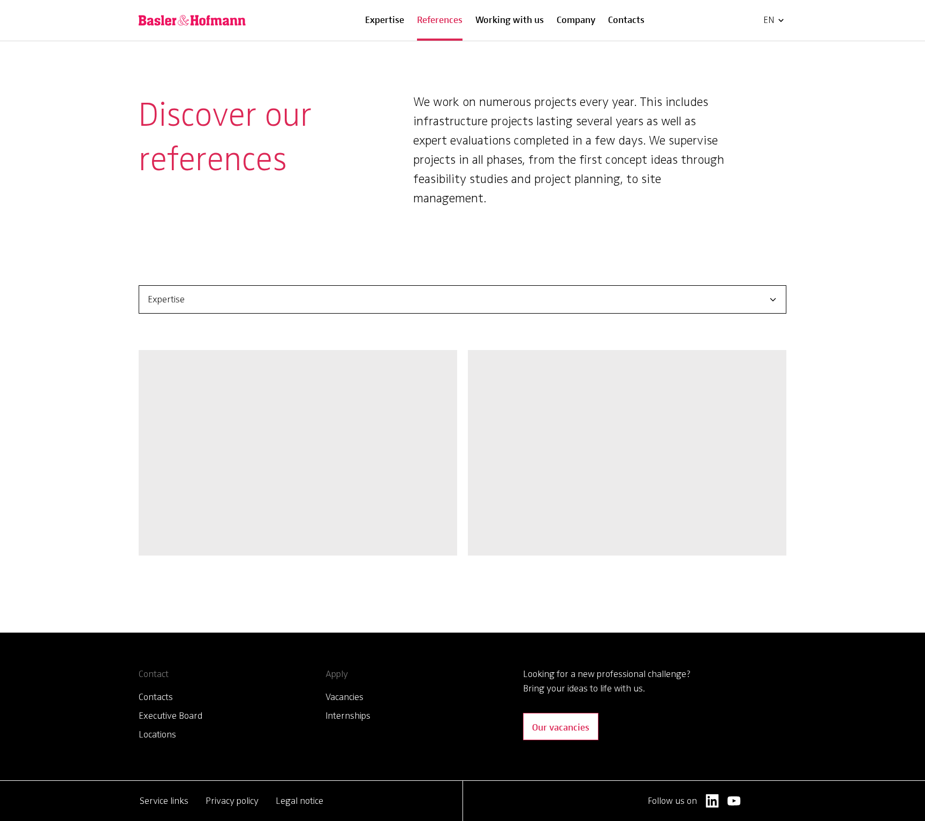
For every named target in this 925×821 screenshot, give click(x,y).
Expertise (384, 19)
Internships (347, 715)
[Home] (192, 20)
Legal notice (299, 801)
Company (576, 19)
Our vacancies (560, 726)
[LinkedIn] (712, 801)
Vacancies (344, 697)
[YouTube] (734, 801)
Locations (157, 734)
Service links (164, 801)
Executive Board (170, 715)
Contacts (626, 19)
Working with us (509, 19)
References (439, 19)
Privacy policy (232, 801)
